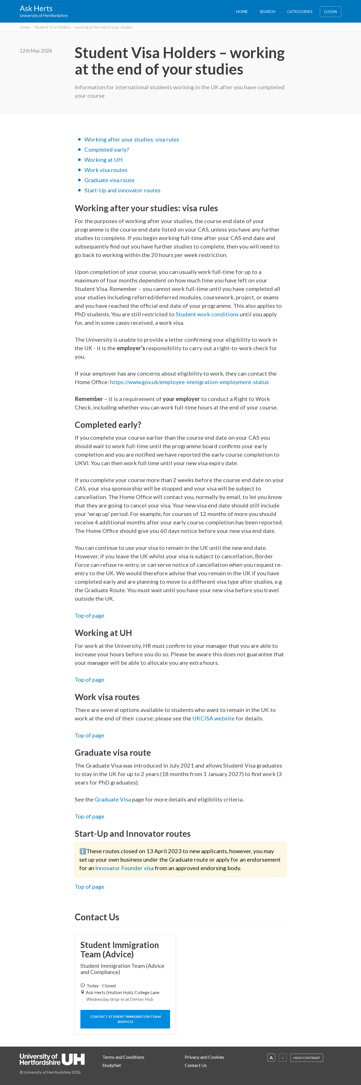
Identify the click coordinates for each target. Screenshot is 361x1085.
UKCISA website (213, 718)
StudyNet (111, 1065)
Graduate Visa (113, 799)
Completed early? (106, 149)
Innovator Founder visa (124, 867)
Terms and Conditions (123, 1057)
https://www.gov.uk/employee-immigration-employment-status (190, 381)
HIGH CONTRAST (307, 1058)
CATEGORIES (299, 11)
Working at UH (103, 159)
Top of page (89, 615)
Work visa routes (105, 169)
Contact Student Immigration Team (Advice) (125, 1019)
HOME (242, 11)
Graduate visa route (109, 180)
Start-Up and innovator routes (122, 190)
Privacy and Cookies (204, 1057)
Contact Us (196, 1065)
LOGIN (330, 11)
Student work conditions (207, 314)
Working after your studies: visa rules (131, 139)
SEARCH (267, 11)
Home (25, 27)
